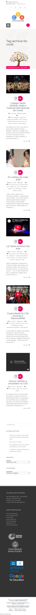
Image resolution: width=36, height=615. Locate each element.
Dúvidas (11, 610)
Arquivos (8, 460)
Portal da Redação (11, 521)
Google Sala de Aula (13, 3)
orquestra (17, 259)
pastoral (15, 123)
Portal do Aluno (12, 4)
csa (14, 188)
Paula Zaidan (22, 113)
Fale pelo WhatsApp (5, 614)
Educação (18, 188)
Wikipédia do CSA (10, 523)
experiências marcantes (13, 327)
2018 (11, 117)
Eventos (25, 119)
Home (17, 67)
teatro (20, 190)
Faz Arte (12, 259)
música (10, 123)
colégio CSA (23, 117)
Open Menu (8, 25)
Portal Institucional (11, 519)
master (21, 182)
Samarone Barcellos (23, 603)
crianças (10, 188)
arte (17, 253)
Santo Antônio (22, 123)
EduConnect (22, 4)
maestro (25, 388)
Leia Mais (25, 141)
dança (20, 257)
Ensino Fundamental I (12, 513)
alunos (13, 253)
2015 (9, 253)
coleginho (16, 117)
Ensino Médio (9, 517)
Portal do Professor (13, 1)
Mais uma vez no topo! (15, 442)
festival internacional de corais (16, 121)
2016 (9, 184)
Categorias (9, 471)
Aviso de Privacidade (11, 525)
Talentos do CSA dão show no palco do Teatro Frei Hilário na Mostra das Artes (19, 437)
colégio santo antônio (12, 119)
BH (8, 186)
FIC (25, 121)
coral (20, 119)
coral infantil (23, 186)
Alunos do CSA (15, 184)
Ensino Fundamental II (12, 515)
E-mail (10, 609)
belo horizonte (24, 184)
